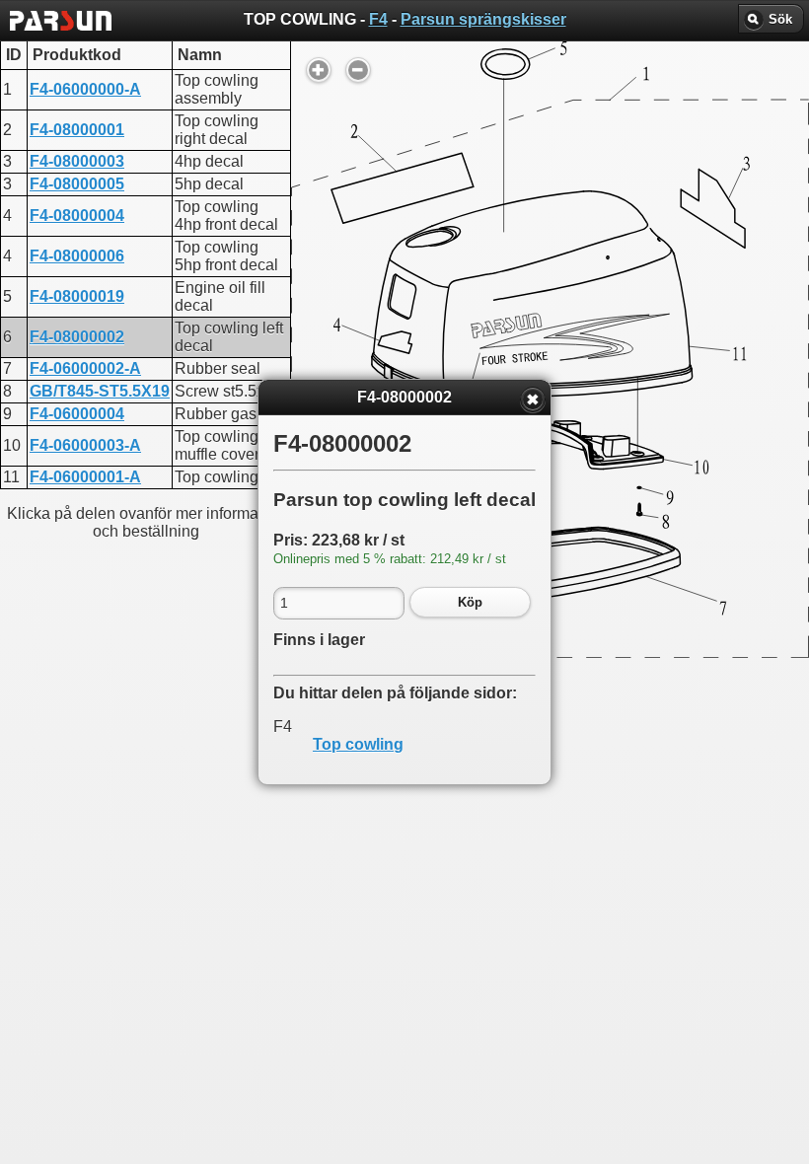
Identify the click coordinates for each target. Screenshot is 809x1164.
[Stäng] (533, 399)
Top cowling (358, 744)
